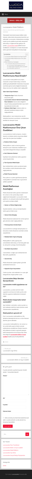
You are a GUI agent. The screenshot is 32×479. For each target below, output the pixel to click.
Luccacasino (15, 474)
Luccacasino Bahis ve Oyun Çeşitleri (13, 447)
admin (22, 30)
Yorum (5, 375)
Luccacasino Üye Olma (9, 453)
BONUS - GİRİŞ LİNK (16, 20)
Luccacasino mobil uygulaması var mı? (17, 65)
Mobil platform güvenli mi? (14, 68)
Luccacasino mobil (12, 45)
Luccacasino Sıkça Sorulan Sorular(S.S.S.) (16, 63)
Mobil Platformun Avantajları (12, 62)
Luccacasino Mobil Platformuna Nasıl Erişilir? (16, 56)
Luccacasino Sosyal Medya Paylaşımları (14, 455)
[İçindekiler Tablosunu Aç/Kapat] (25, 54)
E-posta (5, 404)
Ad (4, 398)
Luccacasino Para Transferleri (11, 445)
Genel (6, 342)
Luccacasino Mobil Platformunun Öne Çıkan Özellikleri (15, 59)
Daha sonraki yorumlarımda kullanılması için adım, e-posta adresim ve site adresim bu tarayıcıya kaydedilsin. (16, 420)
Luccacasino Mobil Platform (10, 450)
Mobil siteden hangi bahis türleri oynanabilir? (18, 66)
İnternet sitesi (7, 411)
